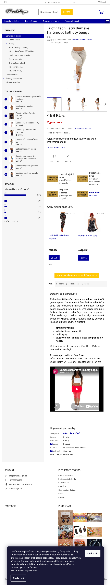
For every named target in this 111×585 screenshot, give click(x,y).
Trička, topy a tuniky (17, 63)
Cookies (61, 497)
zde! (35, 570)
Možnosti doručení (83, 128)
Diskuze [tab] (85, 283)
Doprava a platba (52, 2)
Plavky (11, 43)
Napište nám (63, 482)
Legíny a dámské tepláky (19, 55)
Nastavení (18, 578)
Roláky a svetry (15, 70)
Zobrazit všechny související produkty (77, 275)
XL (5, 215)
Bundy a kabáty (15, 59)
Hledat (66, 12)
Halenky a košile (16, 66)
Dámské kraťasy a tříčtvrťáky (21, 51)
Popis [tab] (51, 283)
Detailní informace (55, 147)
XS (5, 192)
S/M (50, 264)
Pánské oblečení (13, 82)
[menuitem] (12, 21)
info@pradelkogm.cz (18, 475)
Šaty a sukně (14, 39)
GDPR (60, 493)
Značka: (59, 42)
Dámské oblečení (13, 35)
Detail (54, 257)
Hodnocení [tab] (74, 283)
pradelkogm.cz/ (16, 488)
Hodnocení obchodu (67, 479)
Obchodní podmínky (67, 490)
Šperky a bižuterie (14, 78)
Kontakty (62, 486)
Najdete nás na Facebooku (20, 484)
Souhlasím (92, 553)
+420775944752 (15, 480)
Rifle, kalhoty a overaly (18, 47)
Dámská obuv (11, 74)
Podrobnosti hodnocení (82, 39)
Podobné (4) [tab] (61, 283)
